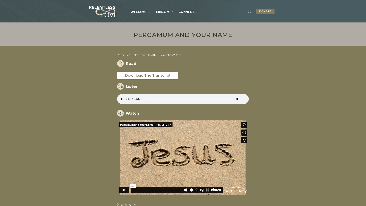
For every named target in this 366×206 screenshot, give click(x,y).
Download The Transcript (148, 75)
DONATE (265, 11)
